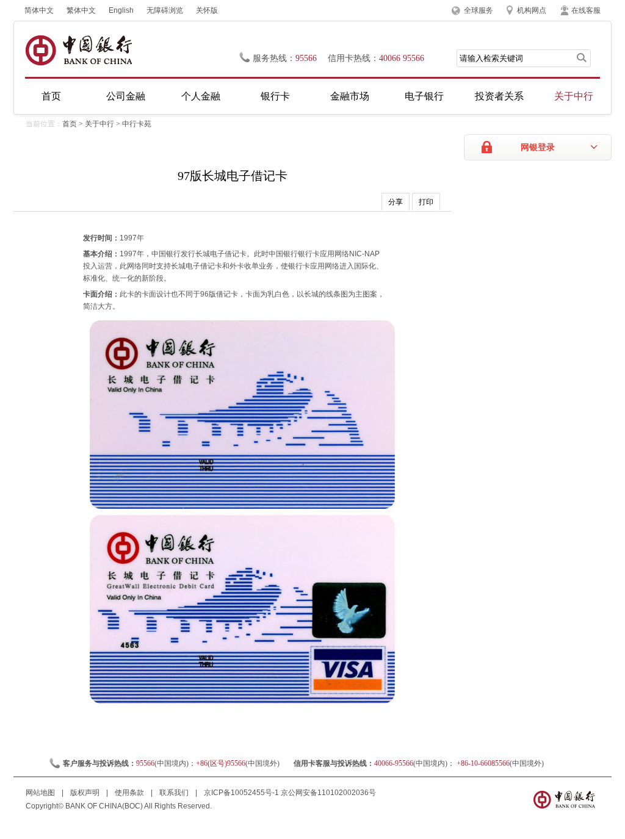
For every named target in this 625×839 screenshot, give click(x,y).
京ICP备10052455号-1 (241, 792)
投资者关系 (499, 96)
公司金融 (125, 96)
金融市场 (349, 96)
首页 (51, 96)
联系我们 (174, 792)
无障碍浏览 (164, 10)
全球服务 (478, 10)
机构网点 (531, 10)
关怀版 (207, 10)
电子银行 (424, 96)
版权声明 (85, 792)
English (121, 10)
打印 (426, 202)
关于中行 (573, 96)
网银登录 (538, 147)
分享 (395, 202)
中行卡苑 (136, 124)
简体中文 (39, 10)
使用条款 (130, 792)
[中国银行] (78, 50)
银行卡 (275, 96)
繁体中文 (81, 10)
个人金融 (200, 96)
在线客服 (586, 10)
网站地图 (41, 792)
